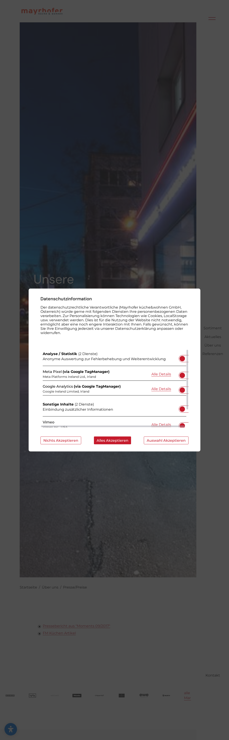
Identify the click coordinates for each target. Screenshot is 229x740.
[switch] (182, 357)
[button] (182, 358)
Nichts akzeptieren (60, 440)
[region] (114, 388)
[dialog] (114, 370)
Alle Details (161, 374)
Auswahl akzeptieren (166, 440)
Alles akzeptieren (112, 440)
